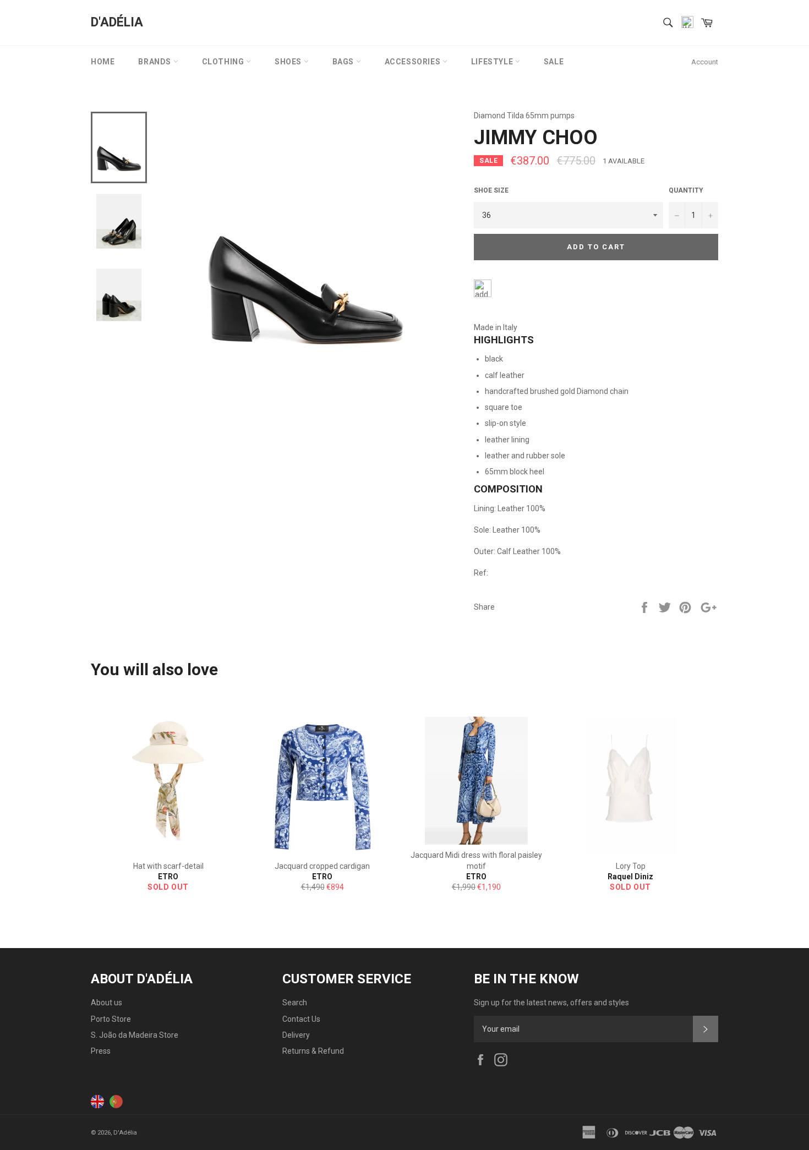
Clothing (224, 61)
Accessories (413, 61)
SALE (554, 61)
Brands (155, 61)
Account (704, 62)
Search (294, 1002)
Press (101, 1051)
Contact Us (301, 1019)
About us (106, 1002)
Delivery (296, 1035)
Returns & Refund (313, 1051)
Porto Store (111, 1019)
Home (102, 61)
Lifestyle (493, 61)
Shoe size (491, 190)
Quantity (686, 190)
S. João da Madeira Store (134, 1035)
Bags (344, 61)
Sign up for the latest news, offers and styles (551, 1002)
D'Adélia (117, 22)
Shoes (289, 61)
